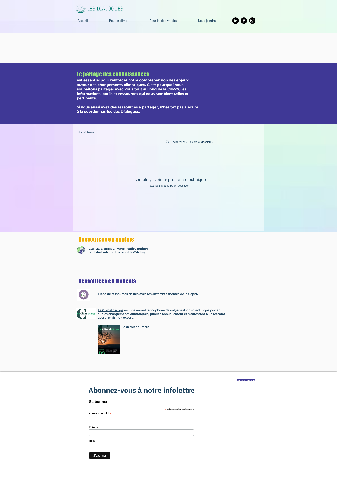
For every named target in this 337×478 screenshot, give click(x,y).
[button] (214, 20)
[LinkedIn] (235, 20)
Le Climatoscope (110, 310)
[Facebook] (244, 20)
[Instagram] (252, 20)
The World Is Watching (130, 252)
